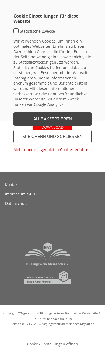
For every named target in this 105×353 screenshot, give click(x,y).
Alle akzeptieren (52, 119)
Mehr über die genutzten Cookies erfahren (52, 149)
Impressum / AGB (21, 194)
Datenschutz (16, 203)
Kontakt (12, 184)
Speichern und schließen (52, 136)
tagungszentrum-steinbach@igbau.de (68, 324)
